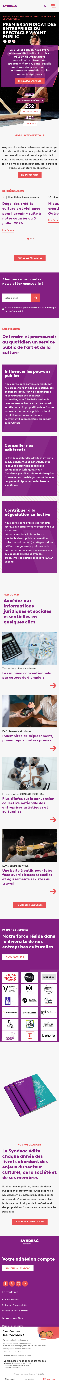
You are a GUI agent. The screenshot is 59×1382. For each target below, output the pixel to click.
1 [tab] (28, 239)
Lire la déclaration (29, 81)
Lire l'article (8, 230)
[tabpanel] (25, 214)
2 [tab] (31, 238)
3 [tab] (33, 238)
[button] (45, 6)
